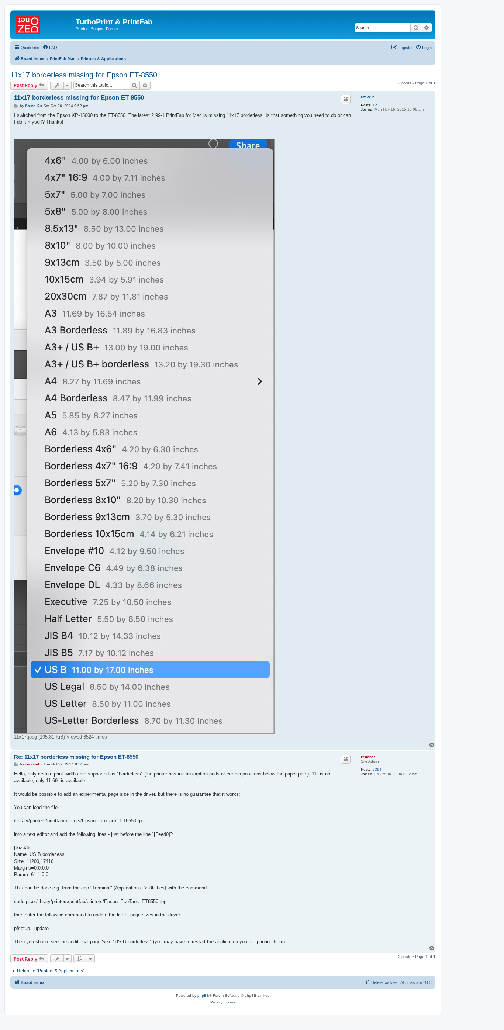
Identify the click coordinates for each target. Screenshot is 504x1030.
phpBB (203, 995)
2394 (377, 769)
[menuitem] (49, 47)
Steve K (368, 97)
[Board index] (44, 24)
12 (375, 105)
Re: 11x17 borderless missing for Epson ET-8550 (76, 757)
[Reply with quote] (346, 99)
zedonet (368, 757)
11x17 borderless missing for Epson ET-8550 (83, 75)
